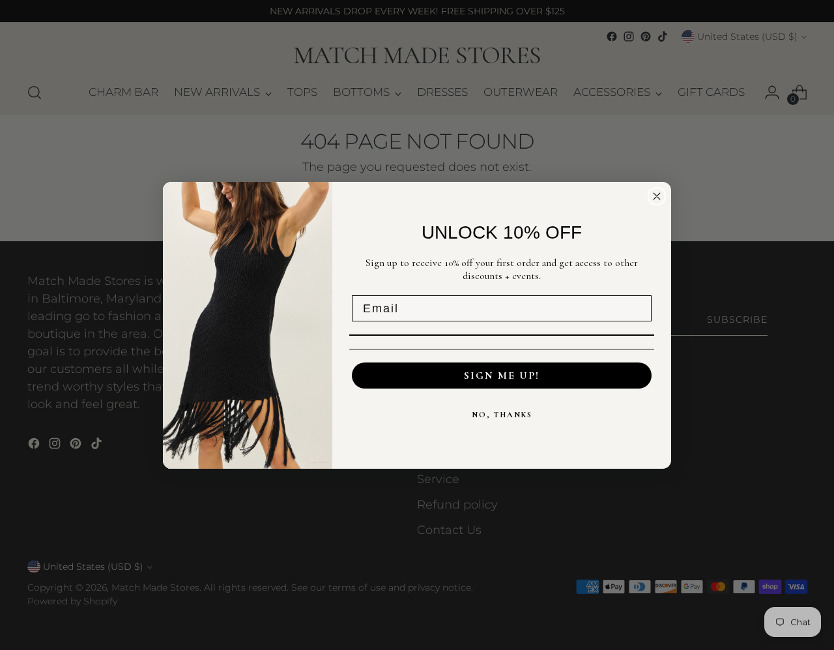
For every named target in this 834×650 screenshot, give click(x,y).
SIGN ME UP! (501, 375)
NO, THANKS (502, 414)
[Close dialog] (657, 196)
